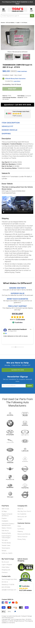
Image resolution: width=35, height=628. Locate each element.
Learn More (17, 81)
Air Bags (4, 511)
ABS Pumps (5, 509)
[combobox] (17, 15)
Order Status (5, 567)
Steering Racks (6, 533)
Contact (20, 519)
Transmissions (6, 548)
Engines (4, 518)
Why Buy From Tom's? (24, 511)
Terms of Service (22, 536)
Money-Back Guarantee (20, 2)
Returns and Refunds (24, 534)
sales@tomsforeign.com (9, 590)
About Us (20, 509)
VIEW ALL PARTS (7, 553)
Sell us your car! (22, 516)
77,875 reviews (20, 319)
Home (3, 22)
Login (3, 564)
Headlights (5, 521)
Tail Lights (5, 540)
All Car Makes (10, 22)
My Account (5, 562)
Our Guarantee (22, 514)
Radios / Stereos (6, 528)
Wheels (4, 550)
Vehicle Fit (7, 126)
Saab (18, 22)
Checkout (4, 572)
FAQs (19, 526)
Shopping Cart (6, 570)
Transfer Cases (6, 545)
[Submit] (32, 15)
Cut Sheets (21, 529)
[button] (17, 113)
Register (9, 564)
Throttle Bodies (6, 543)
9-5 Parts (24, 22)
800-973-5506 (25, 105)
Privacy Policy (22, 539)
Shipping (6, 134)
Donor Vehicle (9, 130)
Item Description (11, 123)
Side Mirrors (5, 530)
